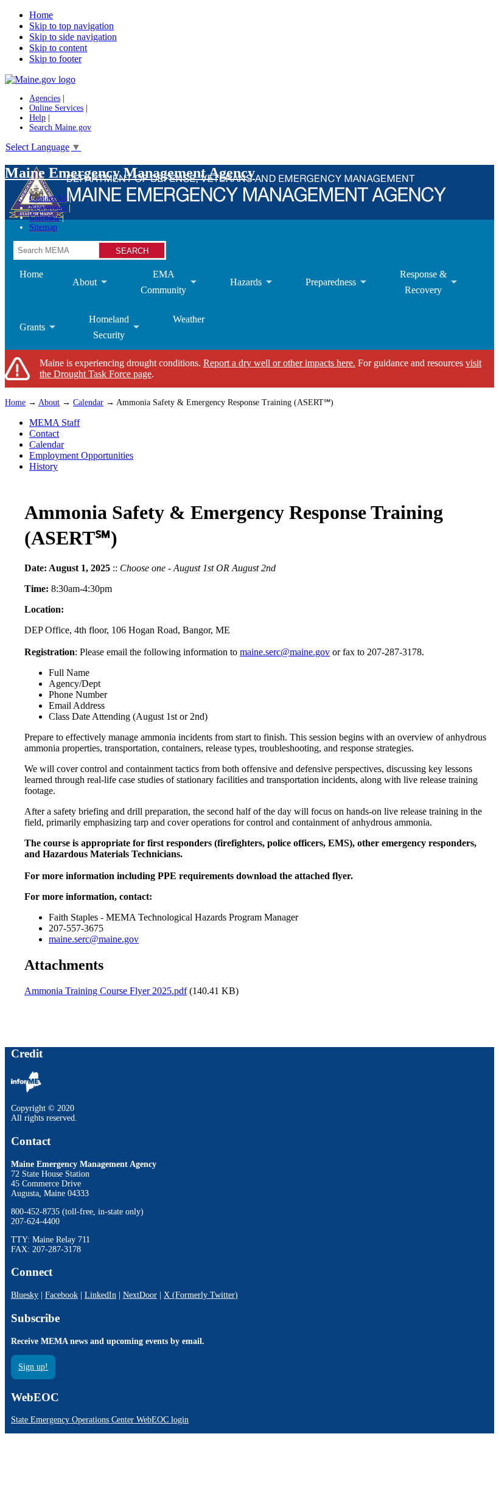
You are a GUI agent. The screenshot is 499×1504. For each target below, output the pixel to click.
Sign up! (33, 1366)
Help (37, 117)
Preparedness (323, 291)
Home (41, 15)
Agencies (44, 98)
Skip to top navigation (71, 26)
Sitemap (43, 227)
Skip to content (58, 48)
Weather (188, 319)
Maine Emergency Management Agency (130, 173)
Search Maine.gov (60, 127)
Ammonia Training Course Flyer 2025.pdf (105, 991)
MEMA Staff (54, 422)
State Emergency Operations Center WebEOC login (100, 1419)
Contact (44, 433)
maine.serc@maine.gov (285, 652)
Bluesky (24, 1295)
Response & (416, 287)
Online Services (56, 108)
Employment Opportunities (81, 455)
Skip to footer (55, 59)
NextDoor (140, 1295)
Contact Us (48, 198)
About (77, 291)
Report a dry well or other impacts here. (279, 363)
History (43, 466)
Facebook (61, 1295)
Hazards (238, 291)
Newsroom (47, 207)
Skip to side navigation (73, 37)
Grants (25, 336)
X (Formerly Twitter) (201, 1295)
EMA (156, 287)
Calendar (44, 217)
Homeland (101, 332)
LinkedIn (100, 1295)
